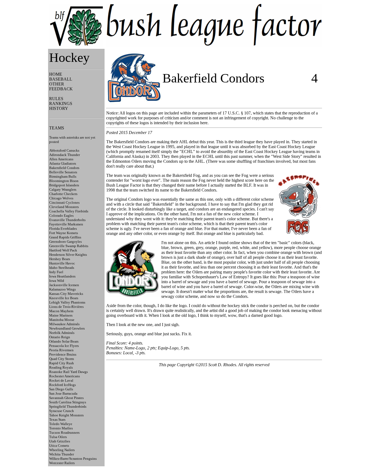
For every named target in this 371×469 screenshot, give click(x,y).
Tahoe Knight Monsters (66, 415)
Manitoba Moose (61, 320)
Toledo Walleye (60, 424)
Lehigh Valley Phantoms (67, 302)
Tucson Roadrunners (64, 432)
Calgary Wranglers (62, 189)
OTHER (56, 84)
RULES (56, 98)
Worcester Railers (62, 463)
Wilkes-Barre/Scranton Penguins (73, 459)
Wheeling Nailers (62, 450)
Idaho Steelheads (61, 268)
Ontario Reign (59, 337)
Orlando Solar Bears (63, 341)
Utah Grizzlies (59, 441)
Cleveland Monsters (64, 207)
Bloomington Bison (63, 181)
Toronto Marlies (61, 428)
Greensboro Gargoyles (65, 242)
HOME (55, 74)
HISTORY (58, 108)
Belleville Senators (63, 172)
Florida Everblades (63, 228)
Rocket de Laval (61, 380)
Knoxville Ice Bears (63, 298)
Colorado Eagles (61, 215)
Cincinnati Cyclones (64, 202)
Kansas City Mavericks (66, 294)
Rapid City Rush (61, 363)
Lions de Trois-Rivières (66, 307)
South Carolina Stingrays (67, 402)
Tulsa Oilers (58, 437)
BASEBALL (60, 79)
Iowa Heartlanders (62, 276)
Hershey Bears (59, 259)
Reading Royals (61, 367)
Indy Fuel (56, 272)
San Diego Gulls (61, 389)
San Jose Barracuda (63, 393)
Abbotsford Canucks (64, 150)
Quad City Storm (61, 359)
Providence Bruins (62, 354)
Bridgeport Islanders (64, 185)
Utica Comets (59, 446)
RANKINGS (60, 103)
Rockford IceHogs (62, 385)
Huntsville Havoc (62, 263)
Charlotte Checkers (63, 194)
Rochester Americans (64, 376)
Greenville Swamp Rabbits (68, 246)
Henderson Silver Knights (68, 255)
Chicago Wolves (61, 198)
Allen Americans (61, 159)
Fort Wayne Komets (63, 233)
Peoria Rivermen (61, 350)
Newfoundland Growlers (67, 328)
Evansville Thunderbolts (67, 220)
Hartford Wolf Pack (63, 250)
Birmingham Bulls (62, 176)
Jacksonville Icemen (64, 285)
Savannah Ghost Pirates (66, 398)
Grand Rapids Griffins (65, 237)
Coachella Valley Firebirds (68, 211)
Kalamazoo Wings (62, 289)
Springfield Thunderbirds (67, 406)
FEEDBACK (61, 89)
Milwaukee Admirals (64, 324)
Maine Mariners (61, 315)
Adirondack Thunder (64, 155)
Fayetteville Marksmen (66, 224)
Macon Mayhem (61, 311)
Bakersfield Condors (64, 168)
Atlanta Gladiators (62, 163)
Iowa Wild (56, 281)
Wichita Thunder (61, 454)
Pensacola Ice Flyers (64, 346)
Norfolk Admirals (61, 333)
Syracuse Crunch (61, 411)
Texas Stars (57, 419)
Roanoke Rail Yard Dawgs (68, 372)
